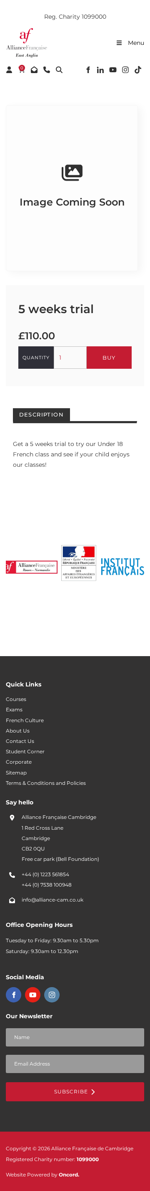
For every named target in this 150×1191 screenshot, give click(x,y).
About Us (18, 731)
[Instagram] (125, 70)
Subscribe (72, 1091)
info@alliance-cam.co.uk (52, 900)
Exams (14, 710)
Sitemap (16, 773)
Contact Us (20, 741)
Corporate (19, 762)
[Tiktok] (138, 70)
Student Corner (25, 752)
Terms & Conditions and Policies (46, 783)
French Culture (25, 720)
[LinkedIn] (100, 70)
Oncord (68, 1175)
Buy (108, 357)
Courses (16, 699)
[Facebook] (88, 70)
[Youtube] (113, 70)
